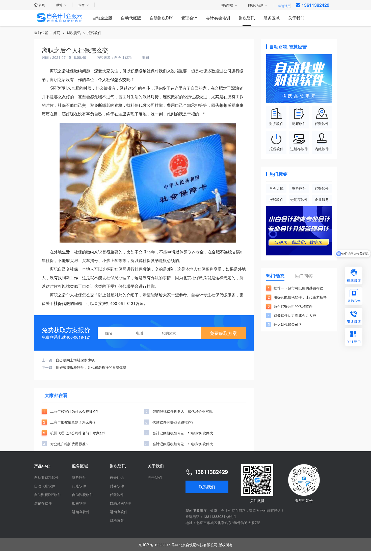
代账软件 (322, 188)
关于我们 (296, 18)
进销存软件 (299, 199)
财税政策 (117, 520)
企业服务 (322, 199)
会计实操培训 (218, 18)
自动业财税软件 (46, 477)
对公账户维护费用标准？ (69, 443)
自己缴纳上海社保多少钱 (75, 359)
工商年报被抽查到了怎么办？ (73, 422)
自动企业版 (102, 18)
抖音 (81, 5)
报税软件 (94, 32)
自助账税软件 (82, 494)
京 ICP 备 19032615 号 (157, 544)
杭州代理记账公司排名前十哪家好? (77, 432)
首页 (42, 5)
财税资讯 (247, 18)
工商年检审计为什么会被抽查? (74, 411)
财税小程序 (255, 5)
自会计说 (276, 188)
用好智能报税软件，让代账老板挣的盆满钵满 (91, 367)
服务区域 (271, 18)
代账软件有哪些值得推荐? (172, 422)
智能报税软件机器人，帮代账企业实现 (182, 411)
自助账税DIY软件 (47, 494)
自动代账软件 (44, 485)
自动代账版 (131, 18)
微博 (59, 5)
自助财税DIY (161, 18)
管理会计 (189, 18)
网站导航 (227, 5)
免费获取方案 (223, 333)
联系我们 (207, 487)
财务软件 (299, 188)
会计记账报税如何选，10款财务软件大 (182, 432)
